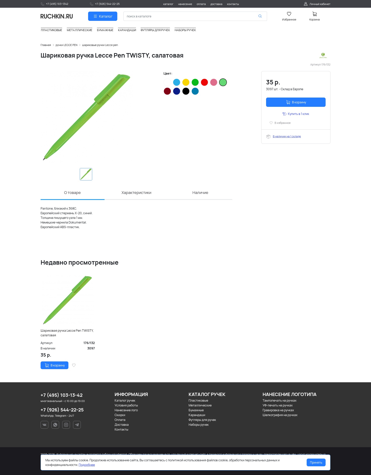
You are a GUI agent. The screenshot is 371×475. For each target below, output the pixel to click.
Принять (316, 462)
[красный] (204, 82)
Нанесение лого (126, 410)
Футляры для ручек (202, 420)
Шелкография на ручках (280, 415)
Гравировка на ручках (278, 410)
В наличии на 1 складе (287, 136)
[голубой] (176, 82)
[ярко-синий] (195, 91)
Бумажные (196, 410)
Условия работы (126, 405)
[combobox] (195, 16)
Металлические (200, 405)
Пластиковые (198, 400)
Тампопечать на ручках (279, 400)
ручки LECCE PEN (66, 45)
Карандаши (197, 415)
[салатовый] (223, 82)
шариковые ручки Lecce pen (100, 45)
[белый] (167, 82)
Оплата (120, 420)
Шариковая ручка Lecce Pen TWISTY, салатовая (67, 332)
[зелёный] (195, 82)
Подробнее (87, 465)
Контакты (121, 429)
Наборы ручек (199, 424)
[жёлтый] (186, 82)
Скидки (120, 415)
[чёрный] (186, 91)
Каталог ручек (125, 400)
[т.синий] (176, 91)
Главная (46, 45)
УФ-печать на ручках (278, 405)
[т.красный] (167, 91)
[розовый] (214, 82)
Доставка (122, 424)
